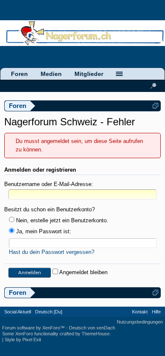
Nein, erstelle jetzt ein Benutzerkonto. (61, 220)
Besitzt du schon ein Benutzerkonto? (49, 209)
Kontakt (140, 311)
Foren (19, 73)
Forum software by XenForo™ (34, 327)
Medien (51, 73)
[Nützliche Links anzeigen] (155, 105)
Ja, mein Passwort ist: (42, 231)
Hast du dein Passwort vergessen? (51, 252)
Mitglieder (88, 73)
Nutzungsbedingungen (140, 321)
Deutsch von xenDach (92, 327)
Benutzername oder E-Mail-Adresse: (48, 184)
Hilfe (156, 311)
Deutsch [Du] (48, 311)
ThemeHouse (96, 333)
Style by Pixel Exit (23, 339)
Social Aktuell (17, 311)
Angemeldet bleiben (82, 272)
